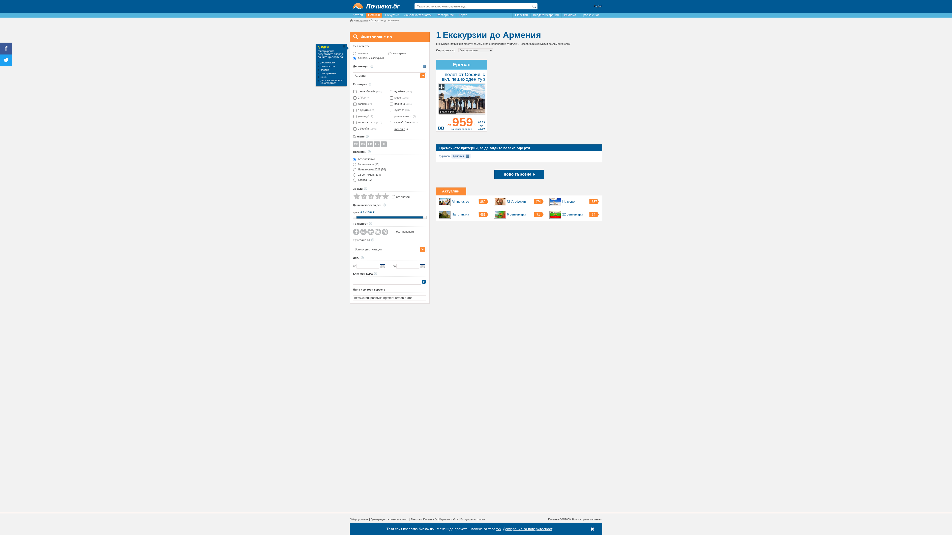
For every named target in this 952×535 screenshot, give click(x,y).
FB (377, 144)
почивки (363, 53)
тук (498, 529)
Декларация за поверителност (390, 519)
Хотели (358, 15)
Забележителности (418, 15)
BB (363, 144)
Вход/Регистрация (546, 15)
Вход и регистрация (472, 519)
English (598, 6)
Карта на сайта (448, 519)
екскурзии (399, 53)
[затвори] (343, 46)
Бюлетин (521, 15)
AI (384, 144)
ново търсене (517, 174)
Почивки (374, 15)
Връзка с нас (590, 15)
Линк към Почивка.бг (424, 519)
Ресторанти (445, 15)
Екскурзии (392, 15)
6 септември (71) (369, 164)
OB (356, 144)
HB (370, 144)
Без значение (366, 159)
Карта (463, 15)
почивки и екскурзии (371, 58)
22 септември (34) (369, 174)
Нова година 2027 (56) (372, 169)
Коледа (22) (365, 180)
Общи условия (359, 519)
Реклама (570, 15)
